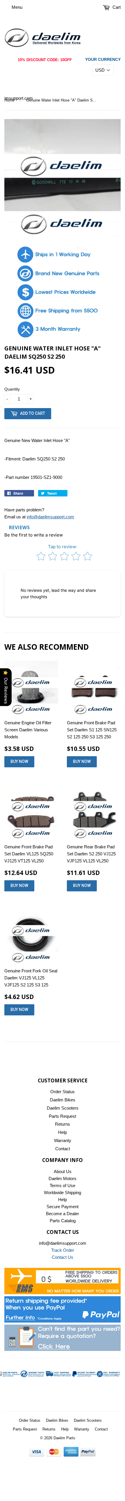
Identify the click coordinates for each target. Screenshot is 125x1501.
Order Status (62, 1091)
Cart (116, 7)
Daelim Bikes (62, 1099)
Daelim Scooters (62, 1107)
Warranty (62, 1140)
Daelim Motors (62, 1178)
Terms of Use (62, 1185)
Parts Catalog (63, 1220)
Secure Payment (62, 1206)
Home (9, 100)
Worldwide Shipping (62, 1192)
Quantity (12, 389)
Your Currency (103, 59)
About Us (63, 1171)
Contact (62, 1148)
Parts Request (62, 1116)
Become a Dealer (62, 1213)
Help (62, 1132)
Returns (62, 1124)
